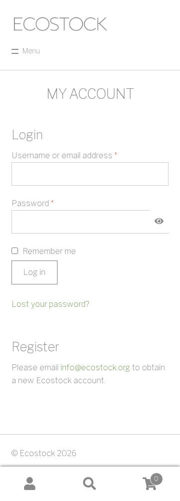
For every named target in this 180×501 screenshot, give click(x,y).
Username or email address (80, 155)
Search (90, 484)
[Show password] (159, 221)
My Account (30, 484)
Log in (34, 272)
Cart (139, 476)
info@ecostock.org (95, 367)
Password (49, 203)
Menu (31, 50)
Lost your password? (50, 304)
